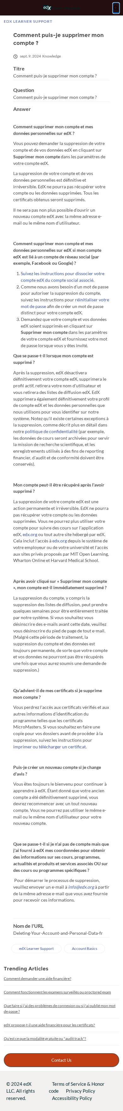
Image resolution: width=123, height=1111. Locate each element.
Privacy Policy (80, 1091)
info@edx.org (81, 887)
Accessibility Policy (72, 1098)
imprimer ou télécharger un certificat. (50, 746)
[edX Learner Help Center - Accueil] (61, 7)
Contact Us (61, 1060)
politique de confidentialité (51, 431)
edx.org (30, 534)
